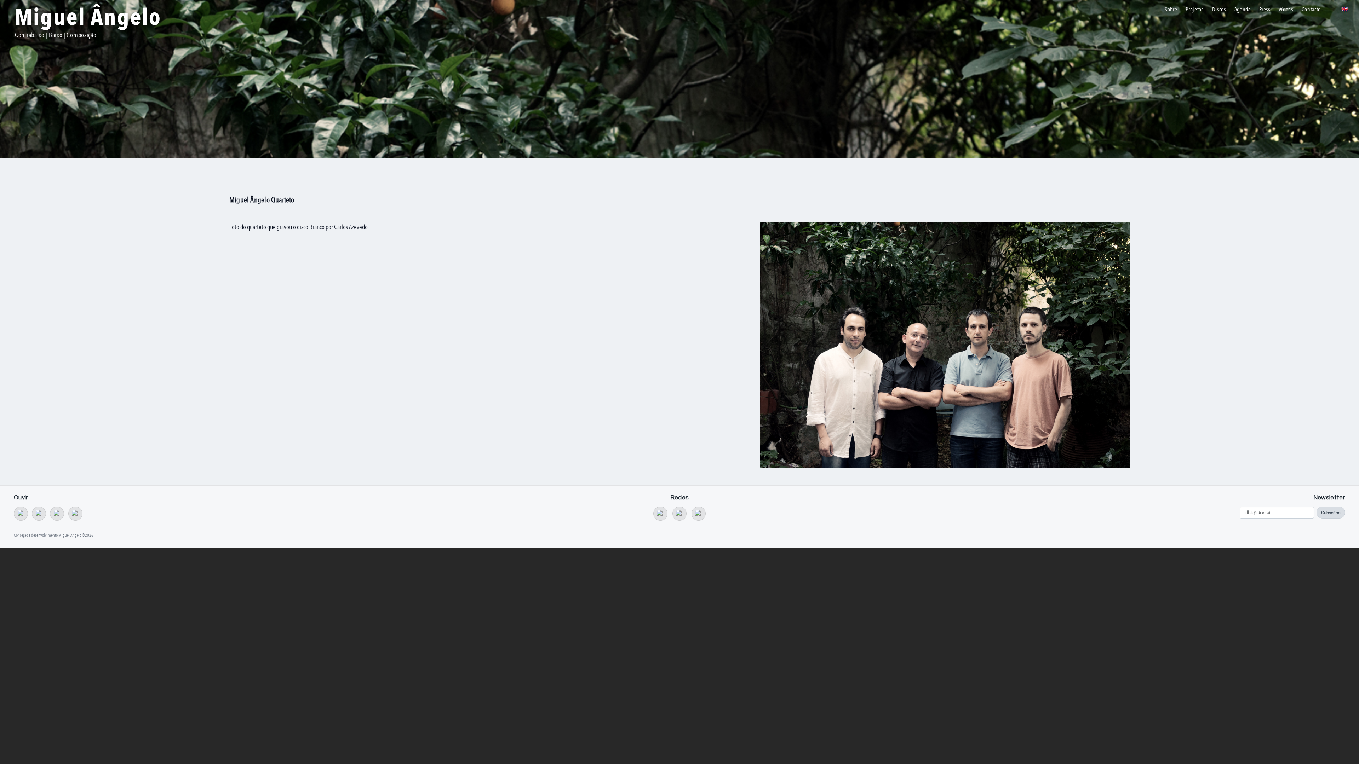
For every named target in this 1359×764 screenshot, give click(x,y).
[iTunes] (75, 514)
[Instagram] (699, 514)
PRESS (1264, 9)
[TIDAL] (39, 514)
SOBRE (1171, 9)
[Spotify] (57, 514)
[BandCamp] (21, 514)
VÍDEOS (1286, 9)
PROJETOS (1194, 9)
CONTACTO (1311, 9)
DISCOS (1219, 9)
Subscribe (1331, 512)
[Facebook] (679, 514)
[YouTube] (660, 514)
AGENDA (1242, 9)
